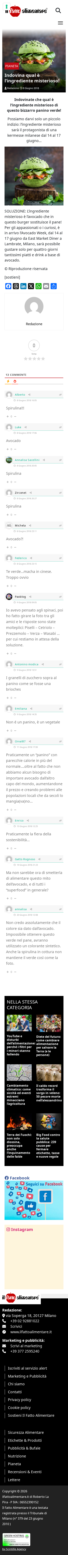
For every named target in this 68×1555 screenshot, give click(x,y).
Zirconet (20, 492)
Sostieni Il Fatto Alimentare (31, 1415)
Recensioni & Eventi (25, 1471)
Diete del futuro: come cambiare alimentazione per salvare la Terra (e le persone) (48, 1046)
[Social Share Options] (10, 1284)
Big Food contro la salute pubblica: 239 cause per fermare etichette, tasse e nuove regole (48, 1146)
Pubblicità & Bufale (24, 1448)
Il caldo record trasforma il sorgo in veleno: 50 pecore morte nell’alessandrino (49, 1093)
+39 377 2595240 (24, 1351)
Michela (20, 525)
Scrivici (16, 1326)
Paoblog (20, 596)
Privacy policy (19, 1399)
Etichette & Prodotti (25, 1440)
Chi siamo (16, 1383)
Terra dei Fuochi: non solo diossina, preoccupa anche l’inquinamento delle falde (19, 1146)
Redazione (13, 88)
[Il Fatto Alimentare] (26, 10)
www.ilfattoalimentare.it (31, 1331)
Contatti (15, 1391)
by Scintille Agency (14, 1549)
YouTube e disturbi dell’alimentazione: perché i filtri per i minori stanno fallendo (21, 1045)
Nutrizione (17, 1456)
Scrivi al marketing (26, 1345)
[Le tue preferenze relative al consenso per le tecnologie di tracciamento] (6, 6)
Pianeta (14, 1463)
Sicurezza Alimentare (26, 1432)
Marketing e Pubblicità (27, 1376)
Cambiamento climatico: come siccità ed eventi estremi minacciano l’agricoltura (19, 1094)
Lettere (14, 1479)
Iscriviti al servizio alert (27, 1368)
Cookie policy (19, 1407)
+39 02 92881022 (24, 1320)
